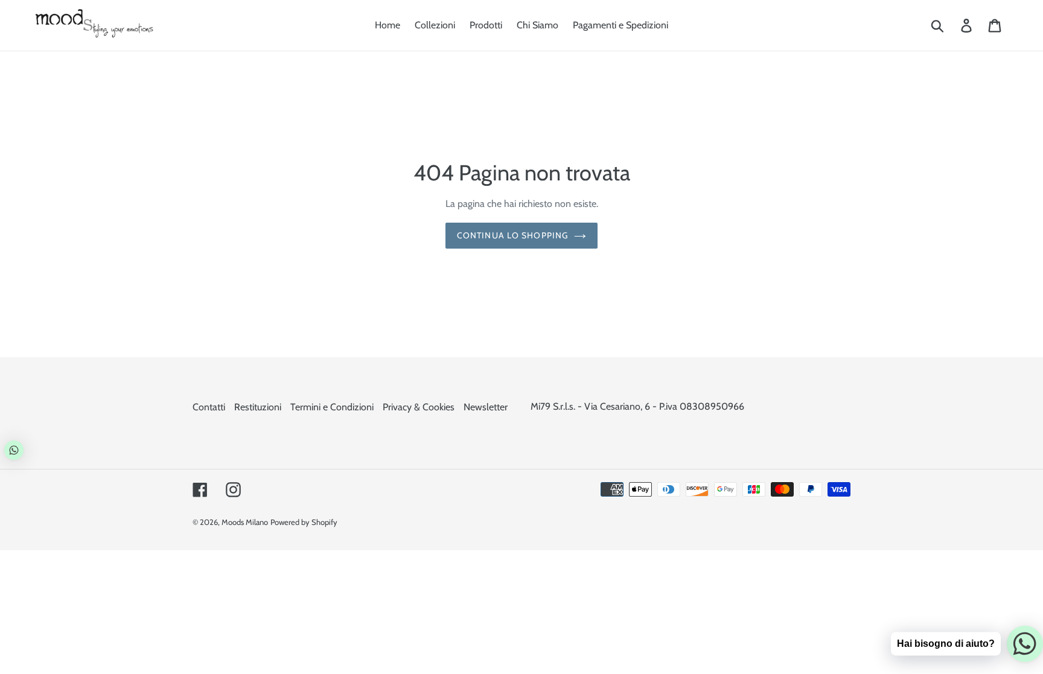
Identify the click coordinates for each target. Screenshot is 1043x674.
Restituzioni (257, 407)
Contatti (209, 407)
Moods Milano (245, 522)
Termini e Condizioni (332, 407)
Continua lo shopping (512, 235)
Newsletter (486, 407)
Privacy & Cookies (419, 407)
